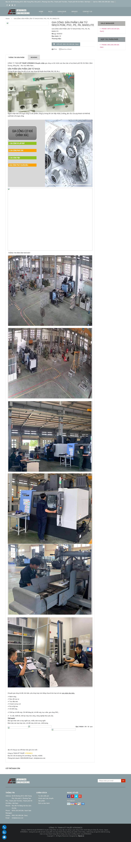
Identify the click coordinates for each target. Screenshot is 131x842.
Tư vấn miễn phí (43, 796)
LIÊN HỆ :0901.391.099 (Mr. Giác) (67, 44)
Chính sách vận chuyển (46, 798)
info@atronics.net (17, 818)
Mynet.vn (81, 836)
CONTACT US (87, 11)
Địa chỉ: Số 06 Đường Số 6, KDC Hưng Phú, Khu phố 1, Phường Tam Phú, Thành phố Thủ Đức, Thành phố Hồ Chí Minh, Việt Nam (48, 2)
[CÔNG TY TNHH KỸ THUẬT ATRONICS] (19, 778)
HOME (41, 11)
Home (8, 18)
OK (123, 781)
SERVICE (74, 11)
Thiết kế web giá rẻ (65, 838)
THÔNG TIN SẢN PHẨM (16, 57)
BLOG (50, 11)
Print (55, 49)
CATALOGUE (62, 11)
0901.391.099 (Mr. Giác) (20, 815)
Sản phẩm (41, 801)
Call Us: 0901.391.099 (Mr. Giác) (103, 2)
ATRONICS (28, 753)
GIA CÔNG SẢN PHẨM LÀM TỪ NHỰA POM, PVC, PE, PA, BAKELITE (36, 18)
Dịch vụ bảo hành (44, 803)
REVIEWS (34, 57)
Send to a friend (66, 49)
